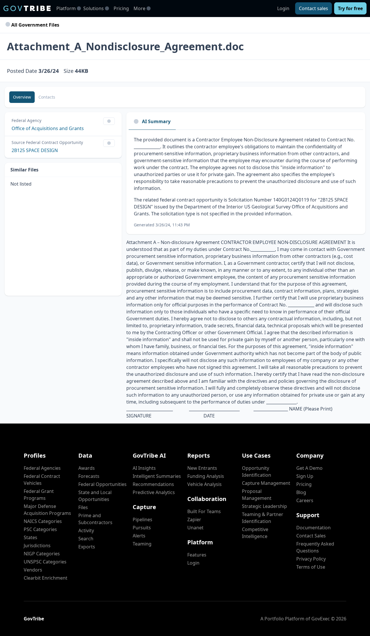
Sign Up (304, 476)
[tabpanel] (246, 182)
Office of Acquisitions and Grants (48, 128)
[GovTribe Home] (27, 8)
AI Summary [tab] (156, 121)
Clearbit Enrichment (45, 578)
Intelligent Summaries (157, 476)
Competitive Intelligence (255, 532)
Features (196, 555)
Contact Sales (311, 536)
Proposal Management (256, 494)
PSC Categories (40, 529)
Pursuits (142, 527)
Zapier (194, 519)
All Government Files (34, 25)
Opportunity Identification (256, 471)
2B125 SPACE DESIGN (35, 150)
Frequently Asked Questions (315, 547)
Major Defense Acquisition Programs (47, 509)
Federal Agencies (42, 468)
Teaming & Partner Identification (262, 517)
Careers (304, 500)
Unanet (195, 527)
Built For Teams (204, 511)
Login (283, 8)
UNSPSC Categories (45, 562)
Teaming (142, 544)
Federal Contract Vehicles (42, 479)
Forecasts (88, 476)
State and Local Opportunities (95, 495)
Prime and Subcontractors (95, 519)
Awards (86, 468)
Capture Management (266, 483)
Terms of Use (310, 567)
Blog (301, 492)
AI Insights (144, 468)
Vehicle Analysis (204, 484)
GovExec (320, 618)
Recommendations (153, 484)
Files (83, 507)
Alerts (139, 536)
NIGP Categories (42, 553)
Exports (86, 546)
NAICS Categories (43, 521)
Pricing (121, 8)
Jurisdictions (37, 545)
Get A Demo (309, 468)
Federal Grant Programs (39, 494)
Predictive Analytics (154, 492)
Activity (86, 530)
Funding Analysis (205, 476)
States (30, 537)
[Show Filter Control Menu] (109, 121)
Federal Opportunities (102, 484)
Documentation (313, 527)
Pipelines (142, 519)
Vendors (33, 570)
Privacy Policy (311, 559)
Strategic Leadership (264, 506)
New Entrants (202, 468)
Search (85, 538)
